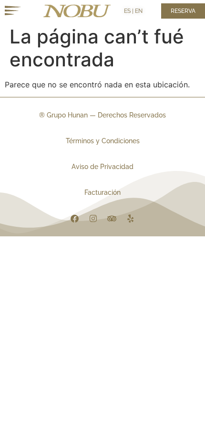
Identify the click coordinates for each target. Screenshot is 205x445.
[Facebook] (75, 218)
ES (127, 11)
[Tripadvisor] (112, 218)
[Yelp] (131, 218)
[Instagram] (93, 218)
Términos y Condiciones (103, 141)
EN (139, 11)
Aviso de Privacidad (102, 166)
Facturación (102, 192)
